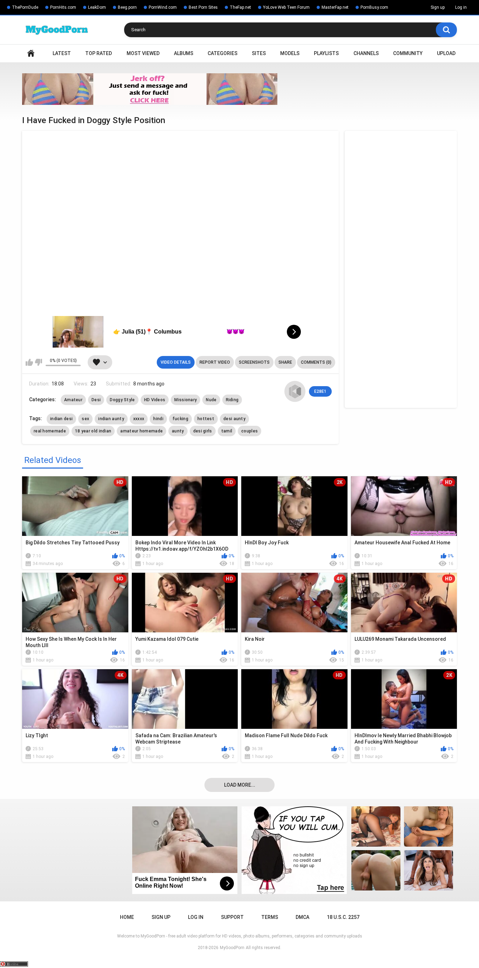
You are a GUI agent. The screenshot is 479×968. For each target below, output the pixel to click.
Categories (222, 53)
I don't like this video (38, 362)
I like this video (29, 362)
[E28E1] (294, 391)
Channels (366, 53)
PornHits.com (63, 7)
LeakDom (97, 7)
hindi (158, 418)
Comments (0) (316, 362)
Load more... (239, 785)
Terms (269, 917)
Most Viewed (143, 53)
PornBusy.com (374, 7)
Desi (96, 399)
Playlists (326, 53)
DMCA (302, 917)
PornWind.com (163, 7)
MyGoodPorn (232, 947)
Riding (232, 399)
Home (31, 53)
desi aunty (234, 418)
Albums (183, 53)
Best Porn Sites (203, 7)
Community (408, 53)
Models (289, 53)
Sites (259, 53)
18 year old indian (93, 431)
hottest (205, 418)
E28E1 (320, 391)
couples (249, 431)
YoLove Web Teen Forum (286, 7)
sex (85, 418)
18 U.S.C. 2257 (343, 917)
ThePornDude (25, 7)
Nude (211, 399)
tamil (226, 431)
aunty (178, 431)
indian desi (61, 418)
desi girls (202, 431)
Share (285, 362)
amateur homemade (141, 431)
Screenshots (254, 362)
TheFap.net (240, 7)
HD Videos (155, 399)
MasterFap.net (335, 7)
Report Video (215, 362)
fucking (180, 418)
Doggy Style (122, 399)
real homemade (50, 431)
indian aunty (111, 418)
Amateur (73, 399)
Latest (62, 53)
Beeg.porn (127, 7)
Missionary (185, 399)
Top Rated (98, 53)
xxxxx (138, 418)
